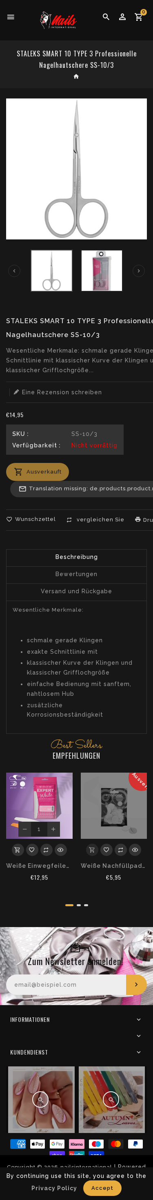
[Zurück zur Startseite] (76, 77)
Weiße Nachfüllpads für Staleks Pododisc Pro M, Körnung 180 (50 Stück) (114, 866)
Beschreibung (76, 557)
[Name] (136, 984)
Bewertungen (76, 574)
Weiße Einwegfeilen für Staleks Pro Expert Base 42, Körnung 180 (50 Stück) (39, 866)
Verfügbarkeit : (36, 445)
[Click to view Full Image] (40, 1099)
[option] (52, 271)
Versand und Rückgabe (76, 591)
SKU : (20, 434)
